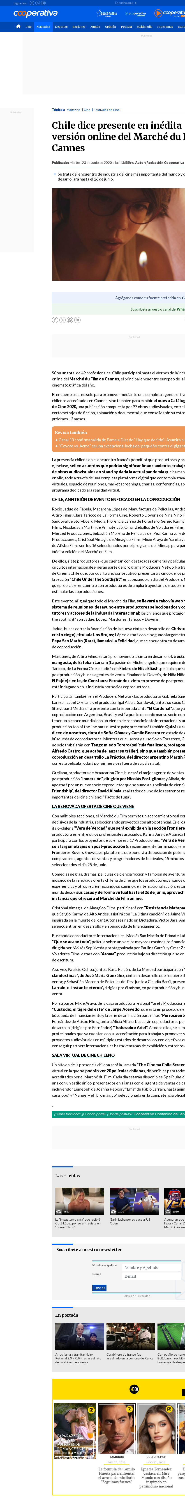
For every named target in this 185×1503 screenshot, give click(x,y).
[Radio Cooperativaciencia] (135, 13)
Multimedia (144, 26)
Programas (165, 26)
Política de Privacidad (136, 1296)
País (28, 26)
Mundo (95, 26)
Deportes (61, 26)
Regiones (79, 26)
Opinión (110, 26)
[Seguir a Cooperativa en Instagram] (43, 3)
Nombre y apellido (104, 1265)
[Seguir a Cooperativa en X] (37, 3)
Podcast (126, 26)
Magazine (43, 26)
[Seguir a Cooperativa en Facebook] (32, 3)
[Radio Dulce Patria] (106, 13)
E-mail (96, 1274)
